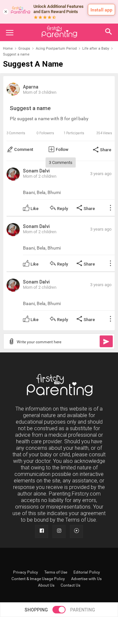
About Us (46, 585)
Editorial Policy (86, 572)
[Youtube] (76, 531)
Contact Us (70, 585)
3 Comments (16, 133)
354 (99, 133)
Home (8, 48)
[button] (109, 32)
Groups (24, 48)
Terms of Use (55, 572)
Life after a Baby (95, 48)
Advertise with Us (86, 578)
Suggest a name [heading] (33, 64)
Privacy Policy (25, 572)
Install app (101, 10)
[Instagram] (59, 531)
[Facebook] (41, 531)
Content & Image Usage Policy (38, 578)
